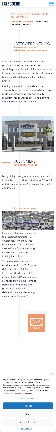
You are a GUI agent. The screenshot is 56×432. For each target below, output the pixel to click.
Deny (28, 414)
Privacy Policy (26, 429)
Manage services (27, 398)
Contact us (36, 328)
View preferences (28, 422)
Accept (28, 406)
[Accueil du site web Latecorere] (11, 3)
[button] (51, 373)
